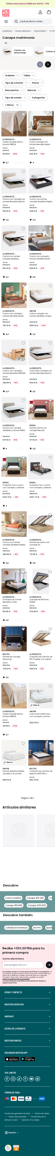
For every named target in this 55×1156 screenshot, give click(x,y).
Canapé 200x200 (37, 905)
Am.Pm (37, 927)
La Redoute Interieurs (16, 927)
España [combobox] (12, 1132)
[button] (49, 12)
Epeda (49, 927)
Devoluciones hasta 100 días (27, 6)
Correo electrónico (13, 958)
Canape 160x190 (13, 905)
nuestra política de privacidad (15, 979)
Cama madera (13, 898)
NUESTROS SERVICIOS (14, 1004)
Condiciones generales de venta (18, 1113)
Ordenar (10, 75)
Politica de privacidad (18, 1117)
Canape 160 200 (35, 898)
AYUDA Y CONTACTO (13, 992)
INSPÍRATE (9, 1016)
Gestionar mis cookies (30, 1120)
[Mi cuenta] (40, 12)
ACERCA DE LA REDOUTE (15, 1028)
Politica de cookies (42, 1113)
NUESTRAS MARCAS (13, 1040)
